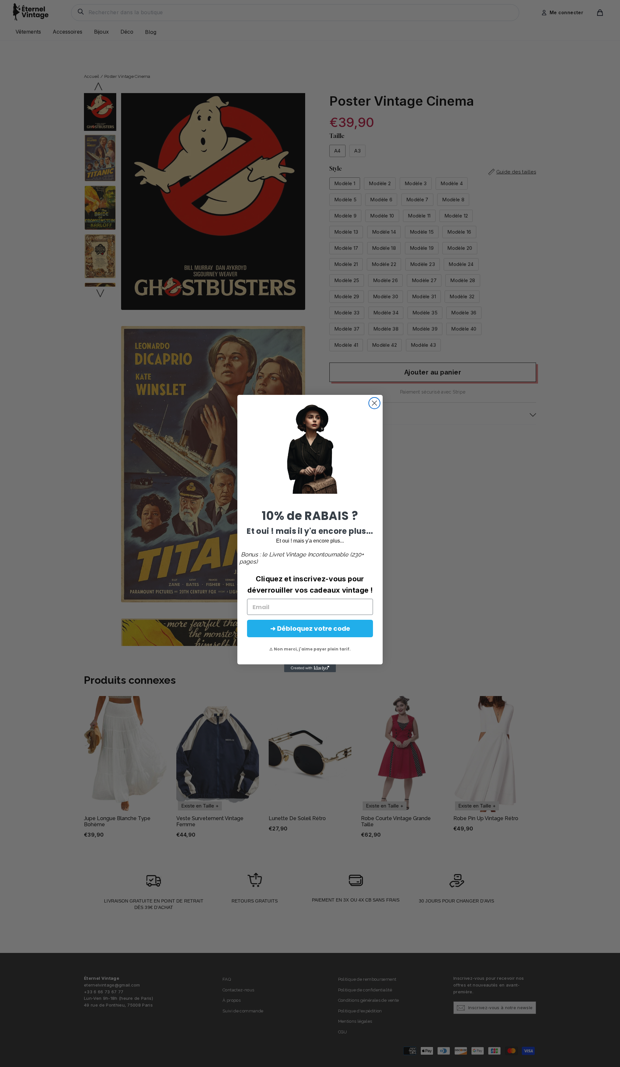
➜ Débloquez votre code (310, 628)
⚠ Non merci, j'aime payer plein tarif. (310, 649)
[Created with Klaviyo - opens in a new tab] (310, 668)
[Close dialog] (374, 403)
